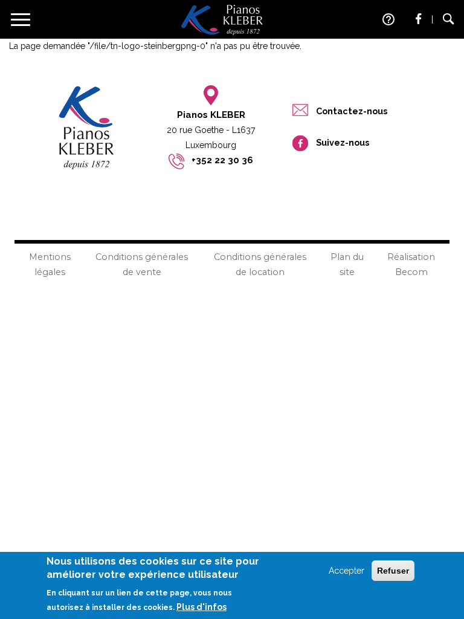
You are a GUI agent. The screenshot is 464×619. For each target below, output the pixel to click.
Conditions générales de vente (141, 264)
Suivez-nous (342, 142)
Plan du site (347, 264)
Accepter (346, 570)
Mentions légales (50, 264)
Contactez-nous (351, 111)
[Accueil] (222, 19)
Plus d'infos (201, 607)
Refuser (393, 570)
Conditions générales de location (260, 264)
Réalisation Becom (411, 264)
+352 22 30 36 (222, 160)
